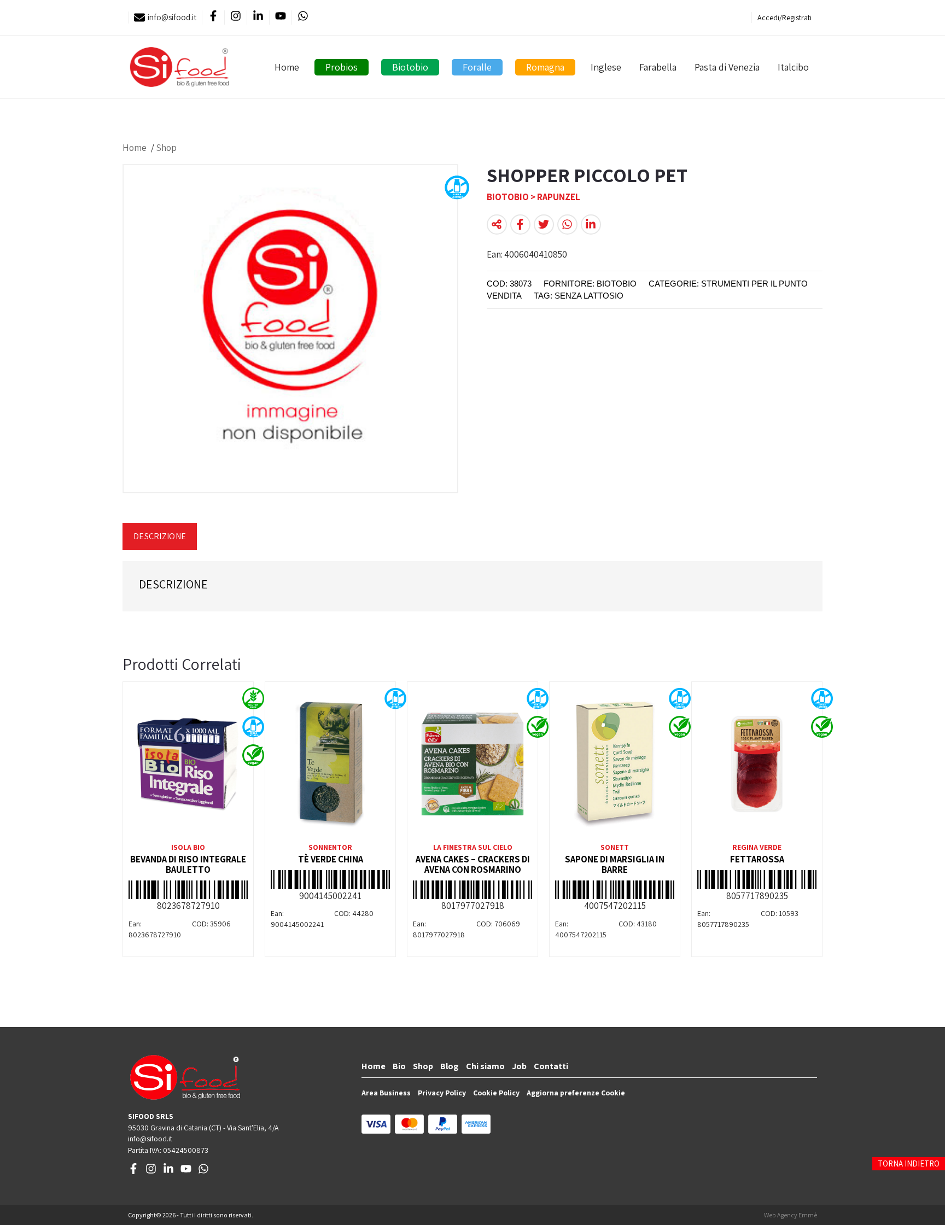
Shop (166, 148)
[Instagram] (235, 17)
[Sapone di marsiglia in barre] (614, 764)
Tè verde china (330, 859)
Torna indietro (909, 1163)
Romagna (545, 67)
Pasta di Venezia (727, 67)
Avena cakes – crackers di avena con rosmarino (473, 864)
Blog (449, 1066)
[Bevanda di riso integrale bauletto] (188, 764)
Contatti (551, 1066)
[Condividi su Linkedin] (591, 224)
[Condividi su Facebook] (520, 224)
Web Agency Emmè (790, 1215)
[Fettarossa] (756, 764)
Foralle (477, 67)
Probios (341, 67)
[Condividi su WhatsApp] (567, 224)
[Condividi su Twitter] (544, 224)
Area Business (386, 1093)
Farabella (657, 67)
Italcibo (793, 67)
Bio (399, 1066)
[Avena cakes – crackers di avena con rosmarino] (472, 764)
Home (287, 67)
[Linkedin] (258, 17)
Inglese (606, 67)
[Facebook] (213, 17)
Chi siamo (485, 1066)
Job (519, 1066)
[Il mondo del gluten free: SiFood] (179, 67)
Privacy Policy (442, 1093)
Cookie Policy (496, 1093)
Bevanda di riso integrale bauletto (188, 864)
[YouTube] (280, 17)
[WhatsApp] (302, 17)
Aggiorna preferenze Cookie (576, 1093)
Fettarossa (757, 859)
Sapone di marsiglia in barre (614, 864)
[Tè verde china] (330, 764)
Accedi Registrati (784, 17)
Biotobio (410, 67)
